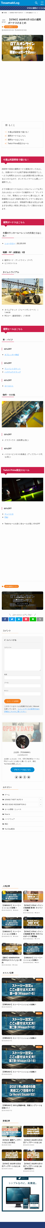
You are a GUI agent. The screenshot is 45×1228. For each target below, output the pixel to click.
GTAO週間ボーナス (11, 27)
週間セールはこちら (16, 139)
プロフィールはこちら (22, 770)
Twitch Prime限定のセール (18, 143)
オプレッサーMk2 (12, 354)
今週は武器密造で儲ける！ (18, 132)
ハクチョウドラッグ (13, 372)
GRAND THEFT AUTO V (14, 799)
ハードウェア (10, 819)
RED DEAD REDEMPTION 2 (15, 804)
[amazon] (24, 777)
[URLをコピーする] (40, 619)
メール (6, 682)
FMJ (6, 517)
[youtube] (20, 777)
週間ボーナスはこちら (17, 135)
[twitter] (16, 777)
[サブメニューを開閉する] (40, 799)
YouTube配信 (10, 829)
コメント (7, 647)
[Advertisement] (22, 91)
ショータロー (10, 243)
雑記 (6, 824)
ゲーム (7, 794)
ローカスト (9, 386)
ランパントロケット (13, 368)
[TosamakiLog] (10, 3)
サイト (6, 690)
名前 (5, 674)
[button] (5, 619)
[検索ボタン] (36, 3)
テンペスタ (9, 514)
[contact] (28, 777)
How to (7, 814)
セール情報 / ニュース (13, 809)
